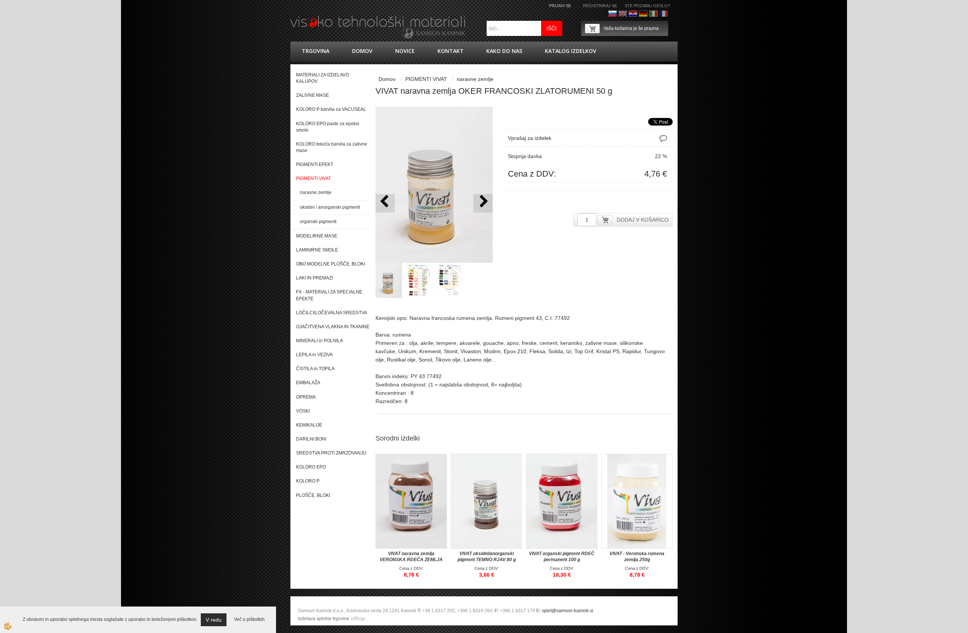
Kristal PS (607, 351)
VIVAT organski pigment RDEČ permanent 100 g (561, 556)
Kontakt (450, 50)
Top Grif (583, 351)
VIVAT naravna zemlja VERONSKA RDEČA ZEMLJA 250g (411, 559)
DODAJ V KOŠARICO (643, 220)
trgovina (315, 50)
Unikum (407, 351)
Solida (555, 351)
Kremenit (430, 351)
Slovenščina (612, 14)
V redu (214, 620)
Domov (362, 50)
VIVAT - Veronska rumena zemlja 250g (637, 556)
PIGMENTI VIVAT (426, 79)
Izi (568, 351)
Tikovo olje (448, 360)
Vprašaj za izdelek (529, 138)
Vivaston (471, 351)
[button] (483, 203)
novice (405, 50)
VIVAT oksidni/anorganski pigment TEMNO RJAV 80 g (487, 556)
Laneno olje (478, 360)
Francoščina (663, 14)
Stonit (451, 351)
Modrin (492, 351)
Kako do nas (504, 50)
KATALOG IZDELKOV (570, 50)
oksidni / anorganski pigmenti (330, 207)
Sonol (425, 360)
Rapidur (631, 351)
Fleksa (537, 351)
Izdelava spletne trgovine (323, 618)
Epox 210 (515, 351)
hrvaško (633, 14)
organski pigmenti (318, 221)
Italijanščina (653, 14)
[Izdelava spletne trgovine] (358, 618)
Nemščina (643, 14)
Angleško (623, 14)
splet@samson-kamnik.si (567, 610)
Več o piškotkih (249, 619)
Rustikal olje (401, 360)
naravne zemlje (316, 192)
